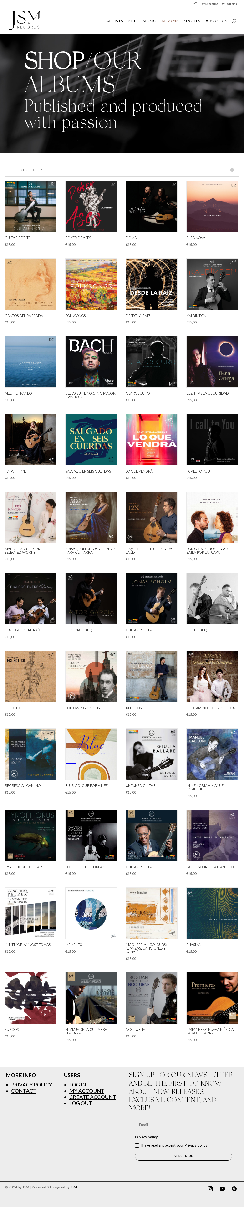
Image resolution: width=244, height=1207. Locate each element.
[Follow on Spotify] (234, 1189)
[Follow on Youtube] (222, 1189)
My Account (210, 3)
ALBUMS (169, 21)
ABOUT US (216, 21)
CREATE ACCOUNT (92, 1097)
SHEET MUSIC (142, 21)
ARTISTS (114, 21)
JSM (73, 1187)
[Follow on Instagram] (210, 1189)
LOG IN (77, 1084)
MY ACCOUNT (86, 1090)
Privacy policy (195, 1145)
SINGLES (192, 21)
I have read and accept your (174, 1145)
